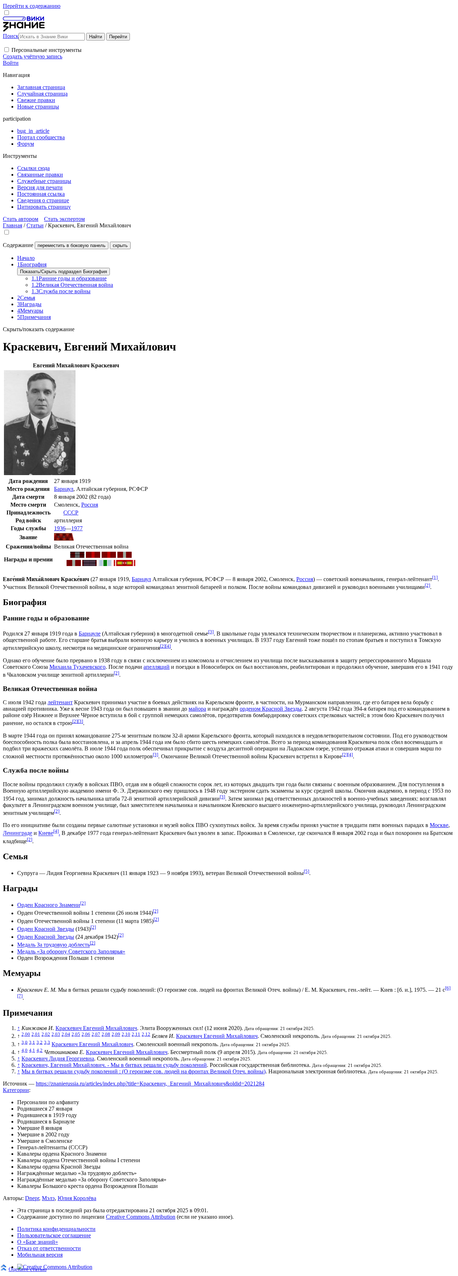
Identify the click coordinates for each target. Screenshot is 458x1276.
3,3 (47, 1042)
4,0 (24, 1050)
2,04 (66, 1034)
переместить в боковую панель (72, 245)
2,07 (96, 1034)
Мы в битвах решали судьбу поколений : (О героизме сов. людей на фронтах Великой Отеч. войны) (143, 1071)
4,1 (32, 1050)
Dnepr (32, 1198)
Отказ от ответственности (49, 1248)
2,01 (35, 1034)
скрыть (120, 245)
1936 (59, 528)
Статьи (35, 225)
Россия (89, 505)
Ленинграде (17, 833)
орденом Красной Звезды (271, 709)
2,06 (86, 1034)
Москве (439, 825)
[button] (6, 49)
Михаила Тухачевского (77, 667)
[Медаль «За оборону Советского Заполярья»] (105, 564)
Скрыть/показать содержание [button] (38, 329)
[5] (306, 871)
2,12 (146, 1034)
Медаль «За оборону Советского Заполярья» (71, 951)
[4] (168, 646)
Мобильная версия (40, 1255)
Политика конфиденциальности (56, 1229)
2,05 (76, 1034)
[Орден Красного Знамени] (77, 556)
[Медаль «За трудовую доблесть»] (89, 564)
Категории (16, 1090)
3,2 (39, 1042)
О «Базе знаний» (37, 1242)
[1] (435, 577)
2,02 (46, 1034)
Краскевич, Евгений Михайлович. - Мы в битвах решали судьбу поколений (114, 1065)
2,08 (106, 1034)
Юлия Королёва (77, 1198)
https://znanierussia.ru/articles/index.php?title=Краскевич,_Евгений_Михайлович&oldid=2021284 (150, 1084)
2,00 (25, 1034)
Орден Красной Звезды (45, 929)
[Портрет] (39, 473)
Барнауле (90, 633)
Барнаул (63, 489)
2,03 (56, 1034)
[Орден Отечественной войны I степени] (93, 556)
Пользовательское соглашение (54, 1235)
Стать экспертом (64, 219)
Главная (12, 225)
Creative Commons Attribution (140, 1217)
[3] (211, 631)
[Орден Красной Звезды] (124, 556)
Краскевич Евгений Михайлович (96, 1028)
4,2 (39, 1050)
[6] (447, 988)
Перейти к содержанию (31, 6)
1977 (77, 528)
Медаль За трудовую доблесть (53, 945)
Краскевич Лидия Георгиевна (57, 1058)
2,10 (126, 1034)
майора (197, 709)
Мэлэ (48, 1198)
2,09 (116, 1034)
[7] (20, 996)
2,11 (136, 1034)
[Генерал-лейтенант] (64, 539)
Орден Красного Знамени (48, 905)
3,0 (24, 1042)
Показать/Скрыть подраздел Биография (63, 271)
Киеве (45, 833)
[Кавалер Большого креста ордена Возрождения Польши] (124, 564)
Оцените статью (28, 1269)
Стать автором (20, 219)
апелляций (156, 667)
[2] (427, 585)
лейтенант (60, 702)
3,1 (32, 1042)
